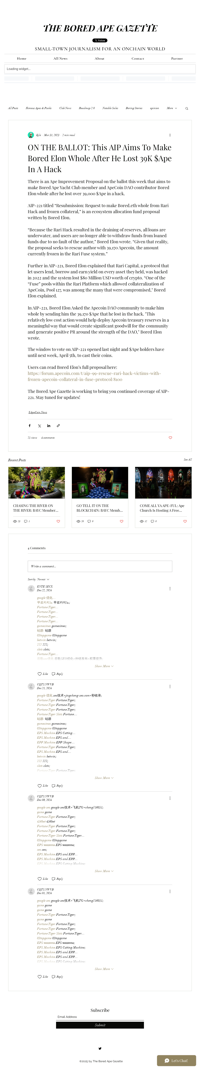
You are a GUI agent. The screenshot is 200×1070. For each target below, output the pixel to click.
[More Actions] (170, 588)
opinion (154, 108)
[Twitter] (100, 1048)
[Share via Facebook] (29, 425)
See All (188, 459)
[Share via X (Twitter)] (39, 425)
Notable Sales (110, 108)
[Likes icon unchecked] (39, 674)
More (170, 108)
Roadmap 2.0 (87, 108)
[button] (187, 108)
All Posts (13, 108)
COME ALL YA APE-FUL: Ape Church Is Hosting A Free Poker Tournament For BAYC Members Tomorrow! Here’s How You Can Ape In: (162, 508)
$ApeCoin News (38, 412)
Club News (65, 108)
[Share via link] (58, 425)
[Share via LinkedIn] (49, 425)
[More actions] (170, 135)
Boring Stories (134, 108)
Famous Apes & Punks (39, 108)
